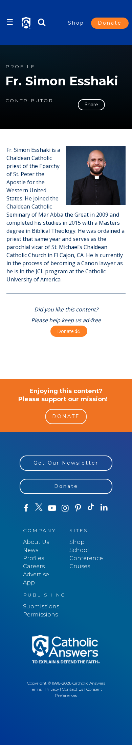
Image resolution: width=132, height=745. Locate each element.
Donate (110, 23)
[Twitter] (38, 508)
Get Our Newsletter (66, 463)
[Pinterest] (77, 508)
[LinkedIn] (103, 507)
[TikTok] (91, 508)
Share (91, 105)
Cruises (79, 566)
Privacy (52, 689)
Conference (86, 558)
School (79, 550)
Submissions (41, 606)
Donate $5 (69, 331)
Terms (36, 689)
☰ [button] (10, 22)
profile (20, 67)
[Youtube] (52, 508)
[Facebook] (26, 508)
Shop (76, 23)
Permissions (40, 614)
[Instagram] (65, 508)
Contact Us (72, 689)
